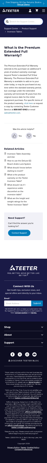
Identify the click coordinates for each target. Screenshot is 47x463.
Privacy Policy (13, 448)
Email (7, 298)
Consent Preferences (23, 449)
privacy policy (21, 313)
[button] (37, 10)
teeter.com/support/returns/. (27, 398)
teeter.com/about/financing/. (23, 427)
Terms (23, 448)
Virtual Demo (23, 4)
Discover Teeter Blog (25, 361)
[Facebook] (12, 354)
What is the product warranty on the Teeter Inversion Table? (17, 178)
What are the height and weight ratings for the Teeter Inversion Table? (18, 201)
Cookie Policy (33, 448)
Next (43, 3)
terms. (34, 313)
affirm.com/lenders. (33, 412)
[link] (30, 10)
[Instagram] (27, 354)
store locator (34, 382)
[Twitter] (20, 354)
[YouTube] (34, 354)
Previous (3, 3)
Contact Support (19, 233)
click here (28, 103)
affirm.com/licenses (16, 425)
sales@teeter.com (12, 112)
